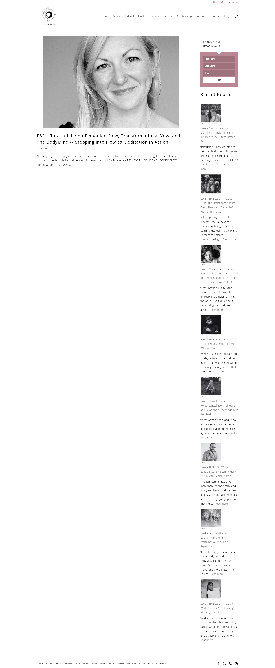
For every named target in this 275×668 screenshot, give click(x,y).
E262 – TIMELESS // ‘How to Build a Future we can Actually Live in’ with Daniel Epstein (218, 471)
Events (167, 16)
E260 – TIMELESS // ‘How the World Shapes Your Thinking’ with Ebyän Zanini (217, 608)
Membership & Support (191, 16)
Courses (154, 16)
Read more (229, 239)
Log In (228, 16)
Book (141, 16)
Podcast (129, 16)
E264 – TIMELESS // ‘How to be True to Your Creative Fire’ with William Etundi (218, 344)
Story (116, 16)
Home (105, 16)
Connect (215, 16)
